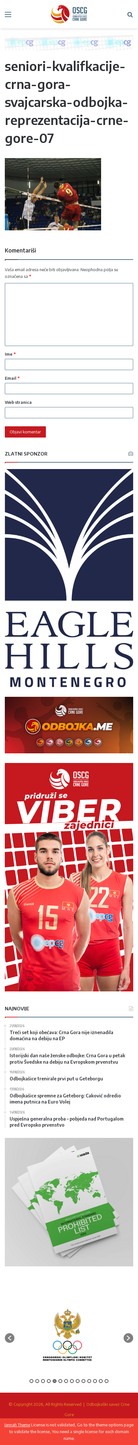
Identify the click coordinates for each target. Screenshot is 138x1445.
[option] (67, 1335)
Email (12, 378)
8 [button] (72, 1381)
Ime (10, 354)
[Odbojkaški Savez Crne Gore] (69, 14)
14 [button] (106, 1381)
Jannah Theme (17, 1424)
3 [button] (43, 1381)
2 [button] (37, 1381)
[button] (9, 1338)
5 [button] (54, 1381)
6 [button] (60, 1381)
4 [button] (49, 1381)
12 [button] (95, 1381)
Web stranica (18, 402)
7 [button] (66, 1381)
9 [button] (78, 1381)
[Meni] (8, 16)
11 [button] (89, 1381)
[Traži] (130, 16)
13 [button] (101, 1381)
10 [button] (83, 1381)
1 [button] (31, 1381)
